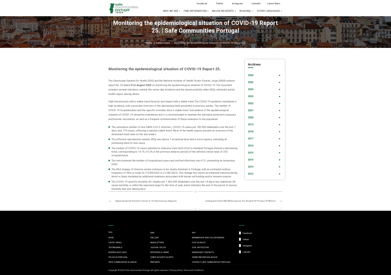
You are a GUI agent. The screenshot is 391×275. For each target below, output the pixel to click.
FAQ (110, 232)
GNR (152, 233)
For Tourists (199, 242)
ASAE (111, 237)
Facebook (202, 3)
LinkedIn (256, 3)
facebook (247, 233)
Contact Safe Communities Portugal (211, 262)
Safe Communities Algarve (122, 262)
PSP (194, 233)
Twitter (219, 3)
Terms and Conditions (194, 270)
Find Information (195, 11)
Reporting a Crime (159, 252)
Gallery (154, 237)
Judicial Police (158, 247)
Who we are (170, 11)
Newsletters (157, 242)
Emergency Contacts (203, 252)
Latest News (273, 3)
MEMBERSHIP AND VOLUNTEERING (208, 237)
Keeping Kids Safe (117, 252)
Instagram (237, 3)
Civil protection (200, 247)
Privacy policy (176, 270)
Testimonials (115, 247)
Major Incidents (223, 11)
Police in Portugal (118, 257)
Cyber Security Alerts (161, 257)
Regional (245, 11)
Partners (155, 262)
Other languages (268, 11)
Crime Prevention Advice (204, 257)
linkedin (246, 252)
